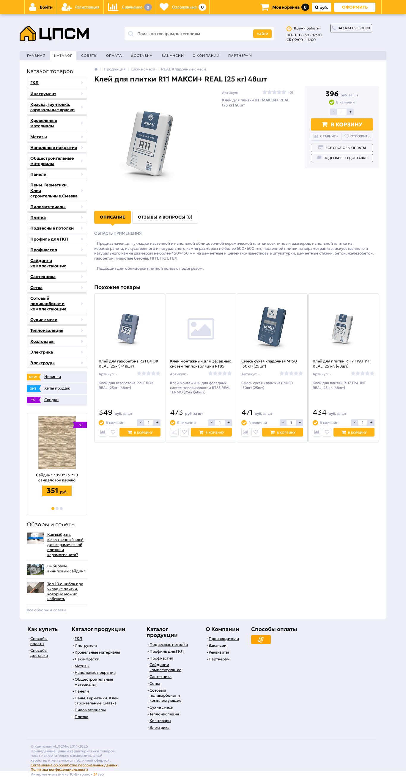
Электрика (41, 352)
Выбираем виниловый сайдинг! (66, 569)
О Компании (206, 56)
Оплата (114, 56)
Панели (38, 174)
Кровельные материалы (43, 123)
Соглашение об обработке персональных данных (74, 765)
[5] (283, 92)
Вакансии (172, 56)
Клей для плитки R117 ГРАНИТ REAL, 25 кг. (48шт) (341, 364)
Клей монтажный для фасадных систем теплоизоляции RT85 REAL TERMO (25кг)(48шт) (200, 366)
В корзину (346, 124)
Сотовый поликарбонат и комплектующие (48, 304)
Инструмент (43, 93)
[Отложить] (113, 432)
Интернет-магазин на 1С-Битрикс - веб (67, 774)
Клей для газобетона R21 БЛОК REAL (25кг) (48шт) (128, 364)
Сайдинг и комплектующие (48, 263)
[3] (61, 508)
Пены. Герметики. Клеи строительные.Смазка (54, 190)
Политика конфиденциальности (59, 769)
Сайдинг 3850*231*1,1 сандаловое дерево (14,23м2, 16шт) (53, 478)
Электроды (42, 362)
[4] (279, 92)
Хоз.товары (42, 341)
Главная (36, 56)
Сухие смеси (43, 319)
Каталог (63, 56)
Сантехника (43, 276)
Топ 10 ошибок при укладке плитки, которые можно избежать (65, 592)
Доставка (142, 56)
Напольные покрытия (53, 147)
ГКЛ (34, 82)
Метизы (38, 136)
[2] (57, 508)
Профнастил (43, 249)
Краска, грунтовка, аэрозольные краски (52, 107)
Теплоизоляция (46, 330)
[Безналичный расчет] (261, 639)
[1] (52, 508)
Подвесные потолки (52, 228)
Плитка (38, 217)
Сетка (36, 287)
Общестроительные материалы (52, 161)
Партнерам (240, 56)
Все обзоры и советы (46, 610)
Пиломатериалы (48, 206)
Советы (89, 56)
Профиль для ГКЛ (49, 239)
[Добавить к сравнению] (103, 432)
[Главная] (96, 69)
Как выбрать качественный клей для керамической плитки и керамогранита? (65, 544)
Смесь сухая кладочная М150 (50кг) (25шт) (269, 364)
